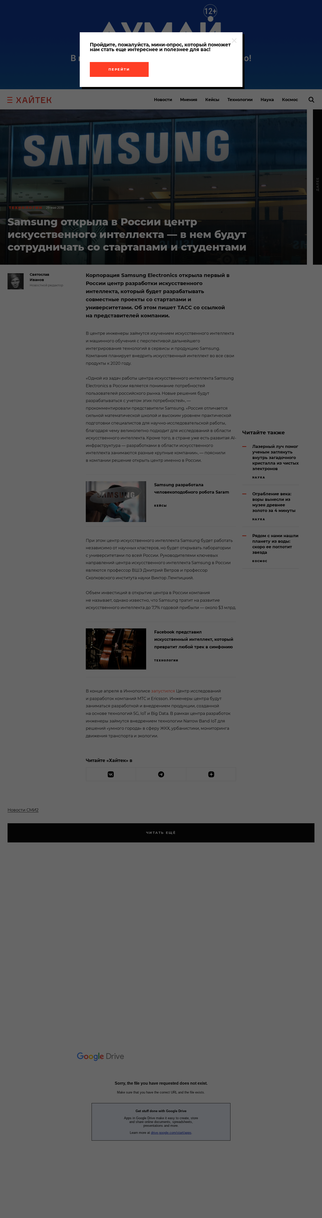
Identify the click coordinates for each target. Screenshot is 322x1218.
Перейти (119, 69)
